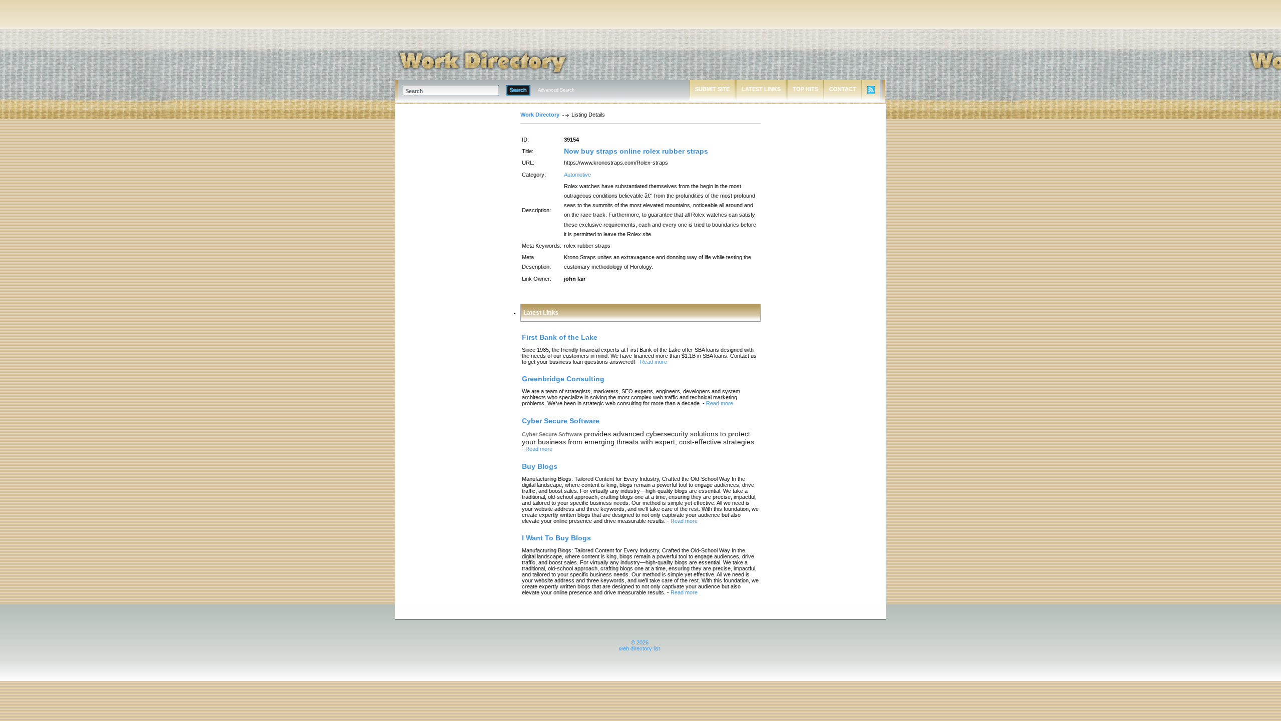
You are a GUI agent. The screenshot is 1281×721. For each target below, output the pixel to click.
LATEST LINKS (761, 89)
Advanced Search (556, 90)
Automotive (577, 175)
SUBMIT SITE (712, 89)
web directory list (639, 648)
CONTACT (842, 89)
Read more (653, 362)
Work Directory (539, 115)
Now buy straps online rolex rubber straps (636, 151)
